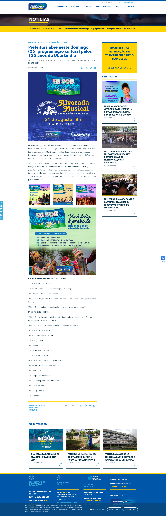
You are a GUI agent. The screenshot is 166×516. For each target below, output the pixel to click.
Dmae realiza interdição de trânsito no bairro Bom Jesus (45, 457)
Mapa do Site (116, 496)
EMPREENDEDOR (103, 7)
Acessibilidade (128, 2)
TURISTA (118, 7)
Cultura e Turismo (37, 42)
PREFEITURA (62, 7)
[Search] (120, 2)
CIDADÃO (75, 7)
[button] (82, 68)
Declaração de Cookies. (42, 511)
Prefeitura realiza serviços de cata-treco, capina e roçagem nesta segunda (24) (82, 457)
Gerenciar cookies (98, 509)
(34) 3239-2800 (39, 497)
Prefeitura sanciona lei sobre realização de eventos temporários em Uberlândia (120, 457)
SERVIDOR (130, 7)
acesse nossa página (92, 500)
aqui (46, 500)
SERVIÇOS (88, 7)
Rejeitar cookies (114, 509)
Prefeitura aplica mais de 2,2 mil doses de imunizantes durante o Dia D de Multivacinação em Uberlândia (119, 157)
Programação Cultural (57, 42)
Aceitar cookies (130, 509)
